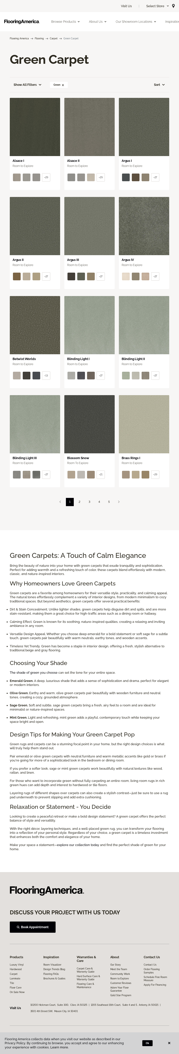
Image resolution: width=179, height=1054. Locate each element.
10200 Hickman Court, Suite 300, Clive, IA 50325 (58, 1004)
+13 (46, 375)
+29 (46, 177)
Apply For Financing (155, 984)
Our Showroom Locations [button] (134, 21)
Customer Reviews (120, 983)
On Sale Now (17, 992)
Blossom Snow (78, 458)
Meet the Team (118, 969)
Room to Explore (119, 978)
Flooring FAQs (51, 974)
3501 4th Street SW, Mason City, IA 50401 (54, 1011)
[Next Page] (119, 502)
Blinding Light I (78, 359)
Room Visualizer (52, 964)
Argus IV (128, 260)
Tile (12, 983)
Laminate (15, 978)
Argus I (127, 161)
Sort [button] (157, 85)
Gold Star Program (120, 995)
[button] (157, 6)
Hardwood (16, 969)
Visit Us (126, 6)
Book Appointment (35, 927)
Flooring (39, 38)
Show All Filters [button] (25, 85)
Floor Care (16, 987)
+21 (100, 474)
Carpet (54, 38)
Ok (147, 1043)
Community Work (120, 974)
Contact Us (150, 964)
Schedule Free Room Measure (155, 979)
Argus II (18, 260)
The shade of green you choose (34, 672)
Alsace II (73, 161)
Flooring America (19, 38)
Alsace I (18, 161)
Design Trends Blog (54, 969)
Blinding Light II (133, 359)
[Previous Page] (60, 502)
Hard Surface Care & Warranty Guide (88, 978)
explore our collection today (78, 845)
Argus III (73, 260)
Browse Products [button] (63, 21)
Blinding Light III (25, 458)
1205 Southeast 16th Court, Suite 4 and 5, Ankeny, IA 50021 (125, 1004)
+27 (155, 177)
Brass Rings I (131, 458)
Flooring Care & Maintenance (85, 985)
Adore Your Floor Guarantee (119, 989)
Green (56, 84)
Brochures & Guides (54, 978)
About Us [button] (96, 21)
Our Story (115, 964)
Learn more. (59, 1047)
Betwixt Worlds (24, 359)
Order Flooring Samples (152, 971)
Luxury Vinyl (17, 964)
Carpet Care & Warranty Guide (85, 970)
